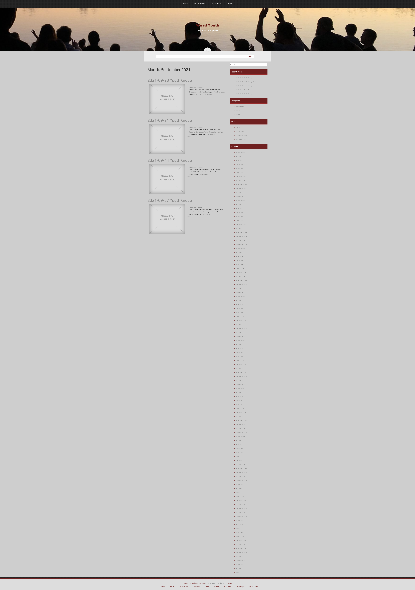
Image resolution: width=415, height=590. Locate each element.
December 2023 (241, 280)
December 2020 (241, 420)
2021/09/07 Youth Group (170, 200)
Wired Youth (207, 25)
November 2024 (241, 236)
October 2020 (240, 428)
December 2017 (241, 548)
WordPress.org (241, 139)
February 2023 (241, 320)
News (238, 111)
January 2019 (240, 504)
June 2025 (239, 208)
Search (250, 56)
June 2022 (239, 348)
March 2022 (240, 360)
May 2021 (239, 400)
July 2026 (239, 156)
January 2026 (240, 180)
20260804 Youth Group (244, 90)
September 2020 (241, 432)
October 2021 (240, 380)
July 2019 (239, 488)
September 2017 (241, 560)
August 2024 (240, 248)
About (185, 4)
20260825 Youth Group (244, 78)
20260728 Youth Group (244, 94)
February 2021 (241, 412)
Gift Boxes (196, 587)
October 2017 (240, 556)
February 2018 (241, 540)
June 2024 (239, 256)
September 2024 (241, 244)
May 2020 (239, 448)
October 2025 (240, 192)
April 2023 (239, 312)
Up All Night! (216, 4)
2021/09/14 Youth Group (170, 160)
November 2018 (241, 508)
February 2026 (241, 176)
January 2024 (240, 276)
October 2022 (240, 332)
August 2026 (240, 152)
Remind (216, 587)
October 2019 (240, 476)
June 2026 (239, 160)
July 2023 (239, 300)
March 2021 (240, 408)
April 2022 (239, 356)
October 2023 (240, 288)
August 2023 (240, 296)
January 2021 (240, 416)
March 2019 (240, 496)
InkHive (229, 583)
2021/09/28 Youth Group (170, 80)
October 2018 (240, 512)
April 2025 (239, 216)
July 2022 (239, 344)
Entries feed (240, 131)
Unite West (227, 587)
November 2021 (241, 376)
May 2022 (239, 352)
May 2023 (239, 308)
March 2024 (240, 268)
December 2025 (241, 184)
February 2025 (241, 224)
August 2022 (240, 340)
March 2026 (240, 172)
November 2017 (241, 552)
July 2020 (239, 440)
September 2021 (241, 384)
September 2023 (241, 292)
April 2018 (239, 532)
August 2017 (240, 564)
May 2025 (239, 212)
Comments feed (241, 135)
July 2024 (239, 252)
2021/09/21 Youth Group (170, 120)
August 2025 (240, 200)
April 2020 (239, 452)
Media (230, 4)
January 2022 (240, 368)
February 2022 (241, 364)
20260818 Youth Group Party (246, 82)
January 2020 (240, 464)
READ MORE (209, 94)
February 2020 (241, 460)
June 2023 (239, 304)
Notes (189, 97)
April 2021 (239, 404)
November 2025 (241, 188)
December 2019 (241, 468)
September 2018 (241, 516)
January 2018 (240, 544)
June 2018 (239, 524)
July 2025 (239, 204)
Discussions (240, 107)
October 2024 (240, 240)
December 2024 (241, 232)
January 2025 (240, 228)
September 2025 (241, 196)
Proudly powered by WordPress (194, 583)
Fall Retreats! (199, 4)
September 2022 (241, 336)
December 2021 (241, 372)
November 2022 (241, 328)
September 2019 (241, 480)
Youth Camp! (253, 587)
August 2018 (240, 520)
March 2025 (240, 220)
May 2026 (239, 164)
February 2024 (241, 272)
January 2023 (240, 324)
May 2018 (239, 528)
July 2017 (239, 568)
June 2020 (239, 444)
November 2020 (241, 424)
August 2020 (240, 436)
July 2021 (239, 392)
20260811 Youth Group (244, 86)
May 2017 (239, 572)
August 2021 (240, 388)
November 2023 (241, 284)
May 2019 (239, 492)
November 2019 (241, 472)
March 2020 (240, 456)
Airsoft (172, 587)
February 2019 (241, 500)
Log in (238, 127)
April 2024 (239, 264)
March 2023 (240, 316)
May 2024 (239, 260)
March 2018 (240, 536)
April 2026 (239, 168)
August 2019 (240, 484)
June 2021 (239, 396)
